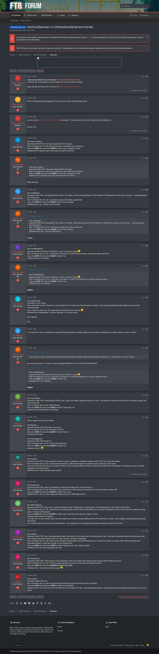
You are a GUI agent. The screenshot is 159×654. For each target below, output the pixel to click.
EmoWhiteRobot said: (36, 270)
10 (34, 71)
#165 (146, 158)
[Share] (142, 76)
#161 (146, 76)
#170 (146, 297)
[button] (38, 15)
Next (39, 71)
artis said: (32, 163)
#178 (146, 531)
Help (136, 645)
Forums (60, 631)
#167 (146, 212)
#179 (146, 555)
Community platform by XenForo (32, 651)
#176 (146, 482)
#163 (146, 117)
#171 (146, 329)
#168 (146, 246)
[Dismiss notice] (146, 37)
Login (107, 627)
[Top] (145, 645)
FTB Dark (18, 645)
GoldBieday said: (35, 216)
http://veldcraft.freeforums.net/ (68, 80)
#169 (146, 266)
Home (59, 627)
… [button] (21, 71)
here (89, 37)
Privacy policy (129, 645)
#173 (146, 395)
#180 (146, 575)
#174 (146, 417)
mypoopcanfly (17, 30)
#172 (146, 348)
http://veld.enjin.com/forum (69, 87)
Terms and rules (116, 645)
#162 (146, 98)
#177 (146, 502)
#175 (146, 456)
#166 (146, 190)
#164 (146, 138)
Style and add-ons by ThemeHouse (68, 651)
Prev (14, 71)
